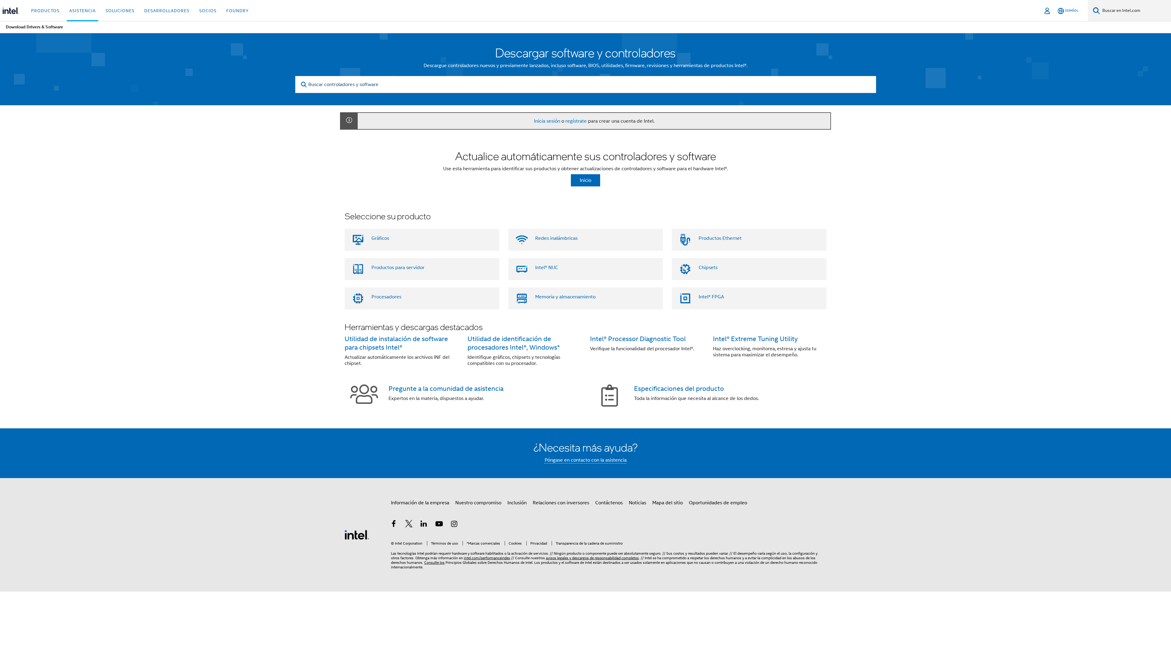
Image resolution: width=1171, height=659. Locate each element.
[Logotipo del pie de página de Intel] (357, 534)
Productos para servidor (397, 268)
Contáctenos (609, 503)
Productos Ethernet (720, 238)
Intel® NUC (546, 268)
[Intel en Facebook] (394, 524)
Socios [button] (208, 10)
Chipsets (708, 268)
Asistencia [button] (82, 10)
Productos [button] (45, 10)
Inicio (585, 180)
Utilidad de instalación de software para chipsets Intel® (396, 343)
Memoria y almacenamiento (565, 297)
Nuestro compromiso (478, 503)
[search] (304, 85)
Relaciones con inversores (561, 503)
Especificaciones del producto (679, 388)
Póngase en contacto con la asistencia (586, 460)
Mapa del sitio (667, 503)
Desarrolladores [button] (166, 10)
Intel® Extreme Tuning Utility (755, 339)
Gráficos (380, 238)
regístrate (576, 121)
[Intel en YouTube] (439, 524)
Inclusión (517, 503)
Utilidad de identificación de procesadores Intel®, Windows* (513, 343)
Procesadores (386, 297)
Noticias (637, 503)
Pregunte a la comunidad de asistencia (446, 388)
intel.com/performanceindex (487, 558)
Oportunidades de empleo (718, 503)
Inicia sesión (547, 121)
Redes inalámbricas (556, 238)
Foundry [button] (237, 10)
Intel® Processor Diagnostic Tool (638, 339)
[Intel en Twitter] (409, 524)
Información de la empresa (420, 503)
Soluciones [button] (120, 10)
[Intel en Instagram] (454, 524)
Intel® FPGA (711, 297)
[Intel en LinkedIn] (424, 524)
